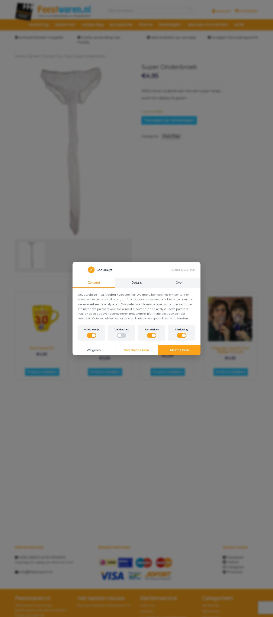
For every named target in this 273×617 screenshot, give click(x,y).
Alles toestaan (179, 350)
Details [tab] (136, 283)
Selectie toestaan (136, 350)
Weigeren (94, 350)
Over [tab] (179, 283)
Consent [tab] (94, 283)
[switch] (91, 335)
